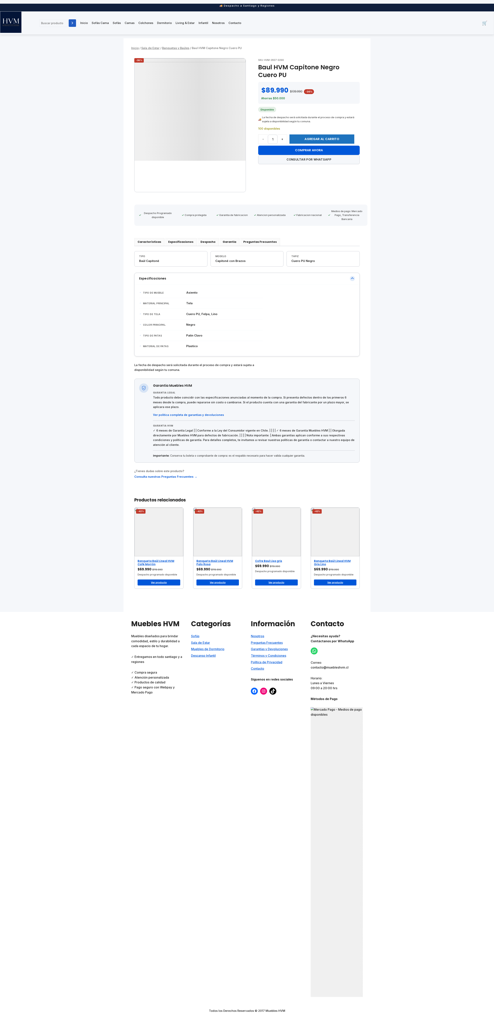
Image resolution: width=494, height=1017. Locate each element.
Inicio (84, 23)
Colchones (145, 23)
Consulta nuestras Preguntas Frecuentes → (165, 476)
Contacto (234, 23)
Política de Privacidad (266, 662)
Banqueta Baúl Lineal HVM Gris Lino (332, 562)
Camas (129, 23)
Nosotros (218, 23)
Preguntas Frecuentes (267, 643)
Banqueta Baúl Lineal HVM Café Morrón (156, 562)
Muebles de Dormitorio (207, 649)
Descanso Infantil (203, 656)
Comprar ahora (309, 150)
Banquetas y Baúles (175, 48)
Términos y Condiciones (268, 656)
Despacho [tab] (208, 242)
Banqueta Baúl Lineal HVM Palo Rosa (214, 562)
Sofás (117, 23)
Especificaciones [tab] (180, 242)
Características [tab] (149, 242)
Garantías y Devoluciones (269, 649)
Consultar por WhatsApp (309, 159)
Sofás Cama (100, 23)
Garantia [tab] (229, 242)
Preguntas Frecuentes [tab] (260, 242)
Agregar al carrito (322, 139)
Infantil (203, 23)
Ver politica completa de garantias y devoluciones (188, 414)
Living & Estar (185, 23)
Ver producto (159, 582)
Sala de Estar (150, 48)
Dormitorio (164, 23)
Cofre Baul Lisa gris (268, 561)
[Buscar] (72, 23)
